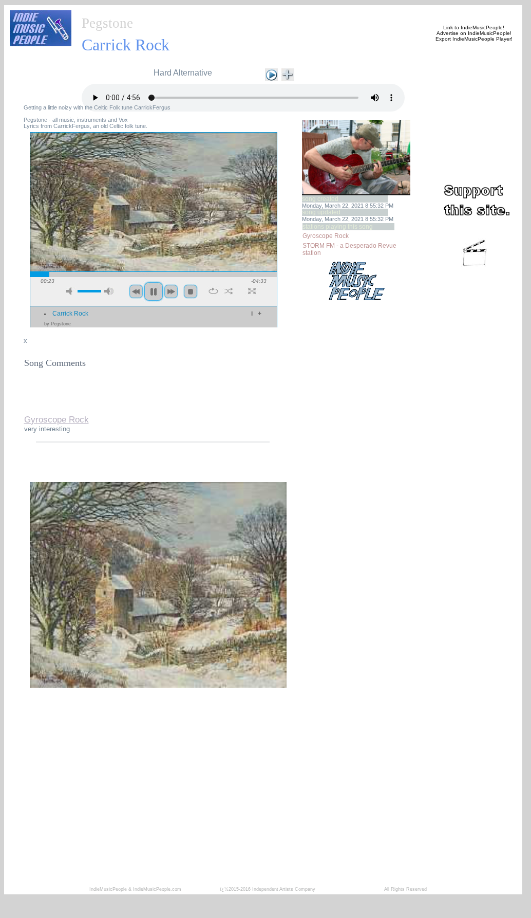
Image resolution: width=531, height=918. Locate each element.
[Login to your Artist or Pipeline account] (197, 11)
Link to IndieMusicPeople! (473, 27)
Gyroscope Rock (325, 236)
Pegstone (107, 23)
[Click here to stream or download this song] (271, 73)
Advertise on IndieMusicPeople (473, 33)
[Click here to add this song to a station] (287, 73)
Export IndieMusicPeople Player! (474, 39)
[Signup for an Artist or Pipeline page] (148, 11)
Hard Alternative (183, 72)
